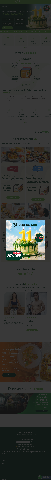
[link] (25, 240)
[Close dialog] (44, 221)
